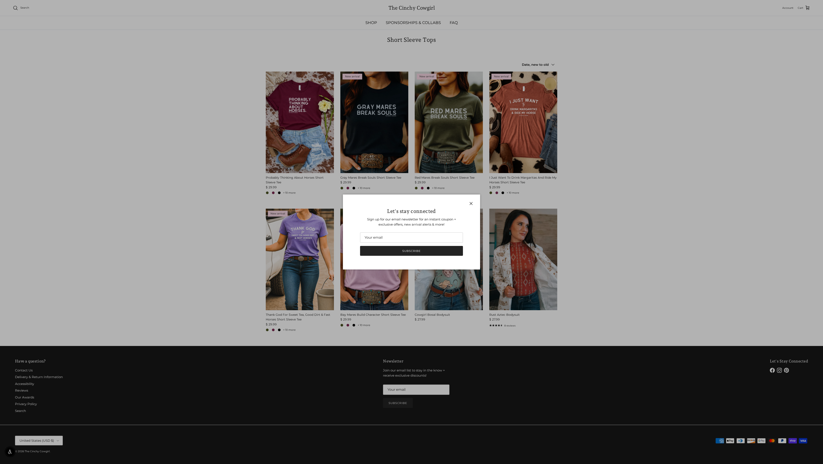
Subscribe (411, 251)
